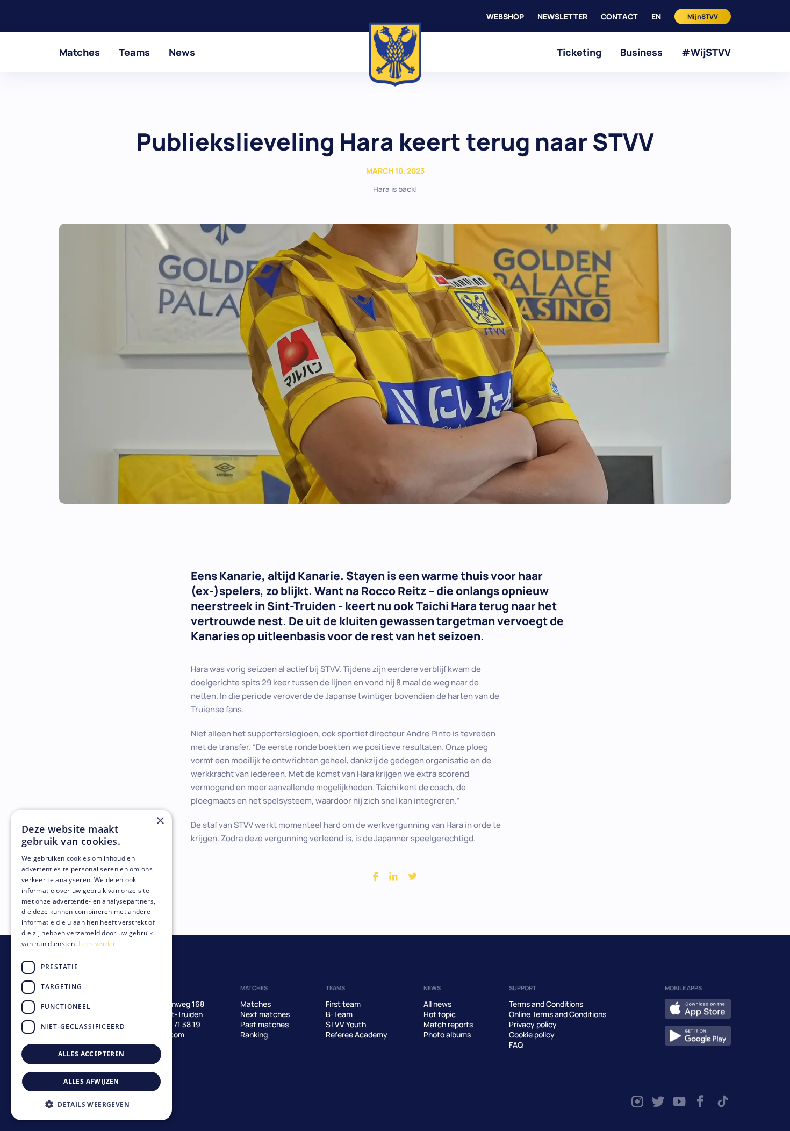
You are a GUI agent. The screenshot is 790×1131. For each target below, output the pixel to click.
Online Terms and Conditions (557, 1014)
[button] (91, 1104)
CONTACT (619, 16)
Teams (134, 52)
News (182, 52)
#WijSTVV (706, 52)
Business (641, 52)
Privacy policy (533, 1024)
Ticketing (579, 52)
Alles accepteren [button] (91, 1053)
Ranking (254, 1034)
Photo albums (447, 1034)
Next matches (265, 1014)
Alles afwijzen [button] (91, 1081)
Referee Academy (356, 1034)
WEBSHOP (505, 16)
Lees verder (97, 943)
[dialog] (91, 965)
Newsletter (562, 16)
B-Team (339, 1014)
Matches (79, 52)
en (656, 16)
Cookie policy (532, 1034)
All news (437, 1004)
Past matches (264, 1024)
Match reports (448, 1024)
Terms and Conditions (546, 1004)
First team (343, 1004)
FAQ (516, 1045)
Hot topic (439, 1014)
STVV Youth (346, 1024)
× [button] (160, 821)
